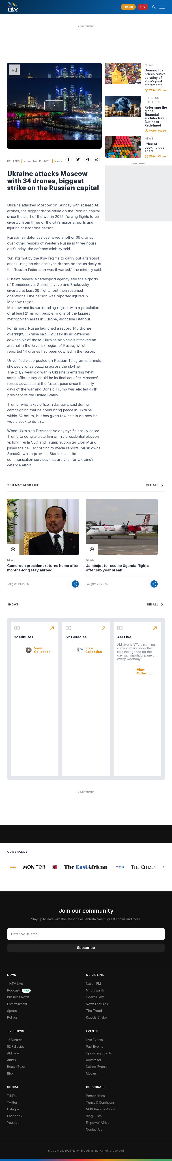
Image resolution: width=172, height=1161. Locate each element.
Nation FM (93, 983)
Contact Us (94, 1129)
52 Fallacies (76, 637)
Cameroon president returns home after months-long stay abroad (43, 567)
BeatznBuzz (16, 1067)
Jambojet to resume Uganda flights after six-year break (117, 567)
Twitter (12, 1102)
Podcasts (18, 990)
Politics (12, 1017)
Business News (18, 997)
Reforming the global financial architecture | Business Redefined (156, 116)
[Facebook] (68, 159)
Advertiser (93, 1060)
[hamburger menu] (162, 7)
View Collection (42, 650)
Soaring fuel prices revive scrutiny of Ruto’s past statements (155, 77)
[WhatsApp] (97, 159)
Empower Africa (97, 1123)
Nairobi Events (96, 1067)
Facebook (14, 1116)
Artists (11, 1060)
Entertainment (17, 1004)
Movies (91, 1073)
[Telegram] (87, 159)
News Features (97, 1004)
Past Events (94, 1046)
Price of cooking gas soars (154, 147)
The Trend (94, 1011)
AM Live (124, 637)
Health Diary (95, 997)
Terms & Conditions (100, 1102)
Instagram (14, 1109)
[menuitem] (125, 1067)
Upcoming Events (99, 1053)
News (58, 161)
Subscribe (86, 947)
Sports (12, 1011)
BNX (10, 1073)
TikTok (12, 1096)
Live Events (94, 1040)
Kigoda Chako (96, 1017)
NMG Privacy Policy (100, 1109)
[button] (160, 7)
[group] (11, 867)
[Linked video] (123, 73)
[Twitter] (78, 159)
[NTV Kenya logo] (12, 7)
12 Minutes (23, 637)
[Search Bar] (154, 7)
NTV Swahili (95, 990)
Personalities (95, 1096)
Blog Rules (94, 1116)
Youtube (13, 1123)
